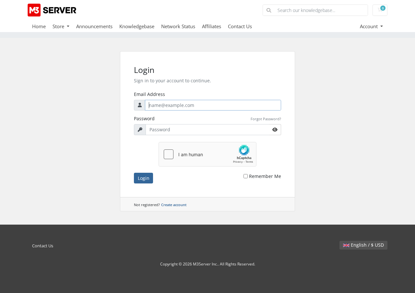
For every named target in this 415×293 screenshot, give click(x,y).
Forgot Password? (266, 118)
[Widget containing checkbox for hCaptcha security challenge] (207, 154)
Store (59, 26)
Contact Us (240, 26)
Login (143, 178)
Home (39, 26)
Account (369, 26)
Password (144, 118)
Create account (173, 204)
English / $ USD (367, 245)
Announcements (94, 26)
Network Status (178, 26)
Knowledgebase (136, 26)
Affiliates (211, 26)
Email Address (149, 94)
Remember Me (265, 176)
